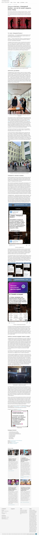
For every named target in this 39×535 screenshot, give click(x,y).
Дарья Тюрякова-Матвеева (25, 502)
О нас (26, 2)
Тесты (14, 2)
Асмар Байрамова (11, 470)
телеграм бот (15, 443)
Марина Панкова (13, 441)
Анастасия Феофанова (15, 442)
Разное (34, 528)
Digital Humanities (5, 2)
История (13, 456)
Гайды (18, 2)
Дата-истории (33, 515)
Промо (32, 526)
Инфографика (32, 516)
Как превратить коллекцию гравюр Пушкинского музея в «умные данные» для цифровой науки (25, 489)
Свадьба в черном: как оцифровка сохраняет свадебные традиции (12, 459)
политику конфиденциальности (31, 533)
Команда (3, 510)
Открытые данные (34, 523)
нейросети (21, 510)
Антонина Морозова (19, 440)
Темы (11, 2)
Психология (34, 526)
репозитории (19, 409)
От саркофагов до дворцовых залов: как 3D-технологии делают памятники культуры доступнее (25, 459)
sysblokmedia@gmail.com (5, 518)
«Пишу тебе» (31, 510)
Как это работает (33, 518)
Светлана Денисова (11, 504)
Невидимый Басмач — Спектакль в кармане (20, 406)
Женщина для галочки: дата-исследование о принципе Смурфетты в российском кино (12, 489)
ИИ (23, 510)
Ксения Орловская (24, 476)
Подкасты (33, 525)
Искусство (9, 4)
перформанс (11, 443)
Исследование (33, 517)
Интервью (22, 2)
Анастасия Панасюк (13, 440)
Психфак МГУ (31, 527)
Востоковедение (33, 513)
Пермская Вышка (31, 524)
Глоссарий (32, 514)
